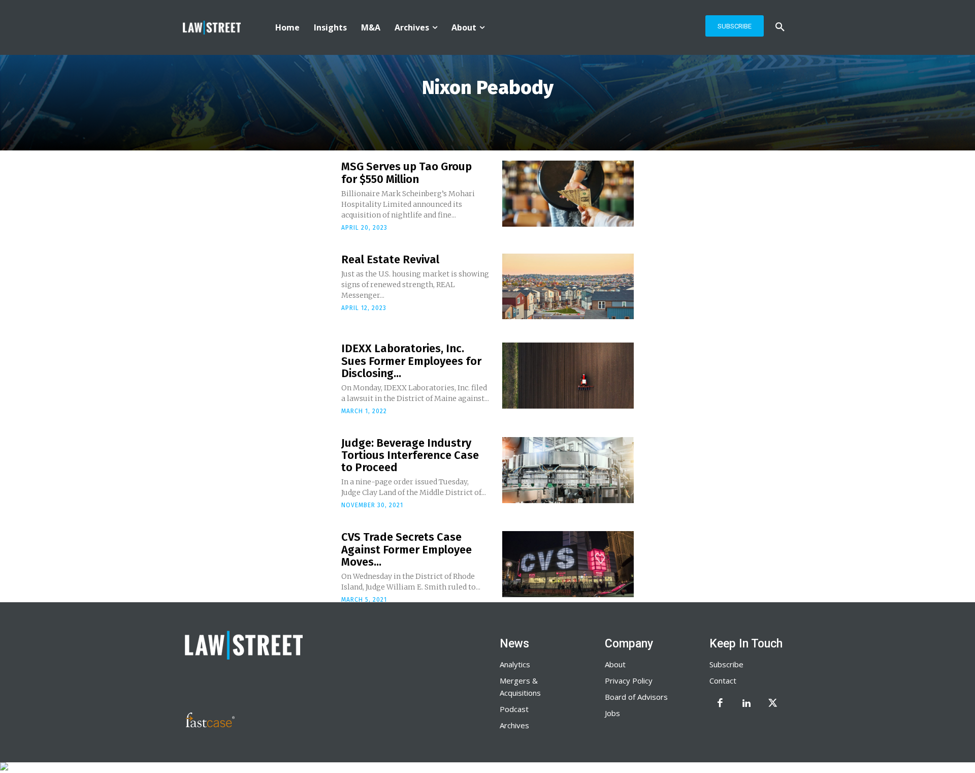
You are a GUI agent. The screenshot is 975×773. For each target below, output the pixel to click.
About (615, 664)
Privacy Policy (629, 680)
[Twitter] (773, 704)
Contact (722, 680)
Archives (514, 725)
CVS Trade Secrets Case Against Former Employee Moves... (406, 549)
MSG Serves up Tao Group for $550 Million (406, 172)
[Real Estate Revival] (568, 287)
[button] (780, 27)
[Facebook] (720, 704)
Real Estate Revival (390, 259)
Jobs (612, 713)
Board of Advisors (636, 697)
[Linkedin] (746, 704)
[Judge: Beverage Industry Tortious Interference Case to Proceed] (568, 470)
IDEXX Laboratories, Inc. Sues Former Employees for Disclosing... (411, 361)
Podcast (514, 709)
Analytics (515, 664)
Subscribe (726, 664)
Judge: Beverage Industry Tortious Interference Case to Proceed (410, 455)
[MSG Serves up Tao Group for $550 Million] (568, 194)
